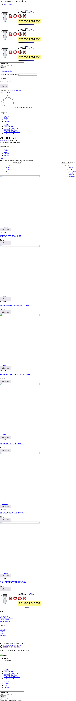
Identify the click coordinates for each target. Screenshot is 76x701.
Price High (71, 176)
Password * (3, 78)
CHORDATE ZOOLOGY (10, 236)
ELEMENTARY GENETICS (12, 513)
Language (7, 153)
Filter (1, 159)
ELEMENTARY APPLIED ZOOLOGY (16, 374)
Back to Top (4, 698)
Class (5, 152)
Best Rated (71, 173)
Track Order (8, 4)
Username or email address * (9, 74)
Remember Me (7, 82)
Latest (70, 169)
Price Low (71, 175)
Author (6, 150)
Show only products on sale (11, 142)
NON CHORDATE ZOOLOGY (13, 582)
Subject (6, 140)
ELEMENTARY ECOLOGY (12, 444)
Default (70, 167)
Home (2, 140)
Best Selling (72, 171)
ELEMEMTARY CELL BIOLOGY (14, 305)
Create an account (15, 90)
